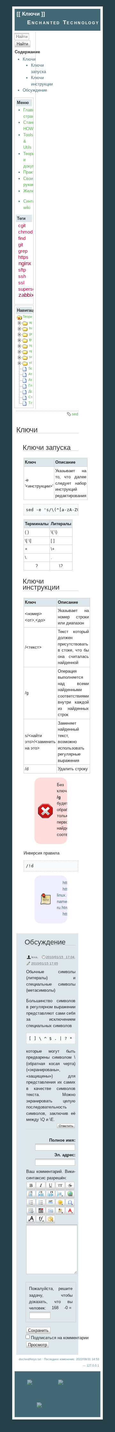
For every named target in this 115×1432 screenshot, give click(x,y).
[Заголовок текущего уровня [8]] (31, 1194)
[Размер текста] (31, 1219)
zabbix (26, 295)
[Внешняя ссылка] (69, 1194)
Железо (30, 191)
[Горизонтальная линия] (50, 1202)
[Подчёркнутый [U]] (50, 1186)
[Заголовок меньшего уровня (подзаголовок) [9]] (40, 1194)
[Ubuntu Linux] (42, 1382)
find (22, 238)
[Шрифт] (40, 1219)
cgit (22, 225)
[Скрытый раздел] (40, 1211)
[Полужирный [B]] (31, 1186)
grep (22, 251)
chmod (25, 232)
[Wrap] (50, 1219)
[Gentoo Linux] (73, 1382)
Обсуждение (35, 90)
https (23, 257)
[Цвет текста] (69, 1211)
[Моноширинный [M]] (60, 1186)
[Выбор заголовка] (60, 1194)
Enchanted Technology (63, 22)
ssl (21, 282)
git (20, 244)
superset (27, 289)
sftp (22, 269)
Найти (22, 43)
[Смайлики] (60, 1202)
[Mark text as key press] (50, 1211)
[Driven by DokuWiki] (57, 1405)
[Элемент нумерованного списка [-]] (31, 1202)
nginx (25, 263)
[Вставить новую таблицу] (31, 1211)
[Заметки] (60, 1211)
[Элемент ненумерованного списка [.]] (40, 1202)
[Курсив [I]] (40, 1186)
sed (75, 414)
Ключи (29, 59)
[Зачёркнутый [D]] (69, 1186)
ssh (22, 276)
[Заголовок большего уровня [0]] (50, 1194)
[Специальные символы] (69, 1202)
